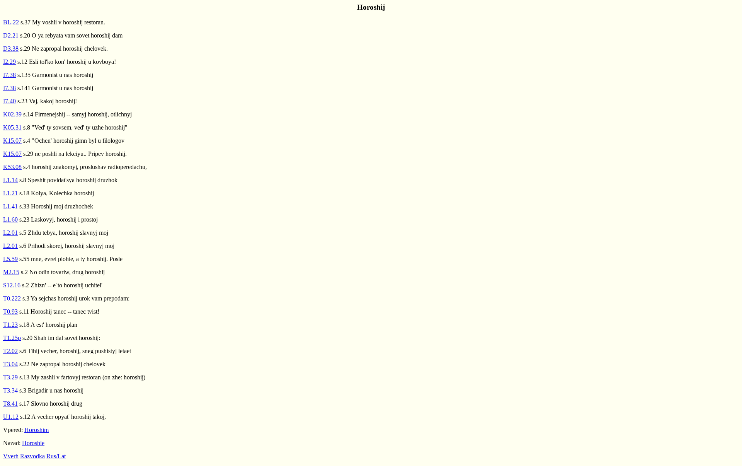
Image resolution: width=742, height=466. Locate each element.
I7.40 (9, 101)
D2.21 (11, 35)
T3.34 (10, 390)
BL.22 (11, 22)
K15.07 (12, 140)
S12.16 (11, 285)
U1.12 (11, 416)
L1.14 (10, 180)
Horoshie (33, 443)
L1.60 (10, 219)
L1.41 (10, 206)
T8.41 (10, 403)
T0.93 (10, 311)
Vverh (11, 456)
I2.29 (9, 61)
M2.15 (11, 272)
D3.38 (11, 48)
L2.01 (10, 232)
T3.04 (10, 364)
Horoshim (36, 430)
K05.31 (12, 127)
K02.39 (12, 114)
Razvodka (32, 456)
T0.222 (12, 298)
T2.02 (10, 351)
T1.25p (12, 338)
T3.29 (10, 377)
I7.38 (9, 75)
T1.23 (10, 324)
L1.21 (10, 193)
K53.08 (12, 167)
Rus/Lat (56, 456)
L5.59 (10, 259)
